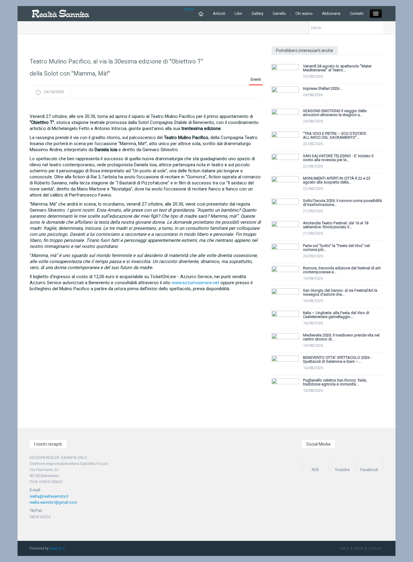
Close (189, 9)
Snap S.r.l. (57, 548)
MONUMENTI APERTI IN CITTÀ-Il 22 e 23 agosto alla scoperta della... (336, 180)
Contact (375, 548)
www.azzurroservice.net (195, 282)
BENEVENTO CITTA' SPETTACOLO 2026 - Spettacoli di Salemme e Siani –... (337, 359)
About (359, 548)
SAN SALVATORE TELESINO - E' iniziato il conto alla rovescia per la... (338, 158)
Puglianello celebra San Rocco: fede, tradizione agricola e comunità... (335, 382)
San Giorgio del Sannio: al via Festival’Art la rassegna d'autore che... (340, 292)
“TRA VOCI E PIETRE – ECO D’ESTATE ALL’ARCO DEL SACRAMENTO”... (334, 135)
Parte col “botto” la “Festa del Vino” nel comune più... (336, 247)
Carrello (279, 13)
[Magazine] (60, 13)
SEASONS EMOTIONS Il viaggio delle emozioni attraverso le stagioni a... (334, 113)
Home (345, 548)
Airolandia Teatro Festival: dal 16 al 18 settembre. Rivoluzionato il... (335, 225)
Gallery (257, 13)
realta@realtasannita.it (49, 496)
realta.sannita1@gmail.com (53, 502)
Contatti (356, 13)
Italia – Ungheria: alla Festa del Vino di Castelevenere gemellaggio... (336, 314)
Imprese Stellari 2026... (322, 88)
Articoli (219, 13)
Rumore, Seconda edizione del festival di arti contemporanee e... (342, 270)
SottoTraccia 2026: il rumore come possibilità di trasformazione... (342, 202)
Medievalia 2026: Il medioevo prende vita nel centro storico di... (341, 337)
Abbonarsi (331, 13)
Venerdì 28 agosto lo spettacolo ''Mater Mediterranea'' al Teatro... (337, 68)
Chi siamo (304, 13)
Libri (238, 13)
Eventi (256, 79)
